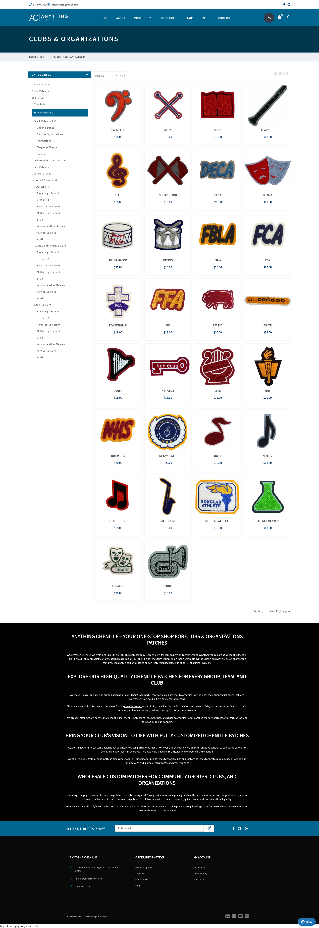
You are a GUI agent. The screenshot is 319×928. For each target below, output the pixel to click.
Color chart (169, 18)
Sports (41, 154)
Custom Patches (41, 173)
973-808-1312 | (40, 4)
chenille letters (133, 706)
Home (103, 18)
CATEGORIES (41, 74)
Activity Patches (43, 112)
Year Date (40, 104)
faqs (190, 18)
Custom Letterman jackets (50, 245)
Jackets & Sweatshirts (45, 180)
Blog (206, 18)
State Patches (40, 167)
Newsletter (199, 879)
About (120, 18)
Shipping (139, 873)
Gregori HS (43, 199)
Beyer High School (48, 193)
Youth (40, 239)
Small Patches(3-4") (45, 121)
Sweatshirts (41, 186)
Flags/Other (44, 140)
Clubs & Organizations (70, 57)
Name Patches (40, 91)
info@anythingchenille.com (65, 4)
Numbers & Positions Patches (49, 160)
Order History (200, 873)
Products (141, 18)
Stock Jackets (42, 304)
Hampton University (49, 206)
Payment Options (144, 867)
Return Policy (142, 879)
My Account (199, 867)
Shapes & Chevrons (48, 147)
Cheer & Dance (45, 127)
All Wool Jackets (46, 232)
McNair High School (48, 213)
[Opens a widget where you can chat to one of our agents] (306, 922)
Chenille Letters (41, 84)
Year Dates (38, 97)
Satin (40, 219)
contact (224, 18)
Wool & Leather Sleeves (51, 226)
